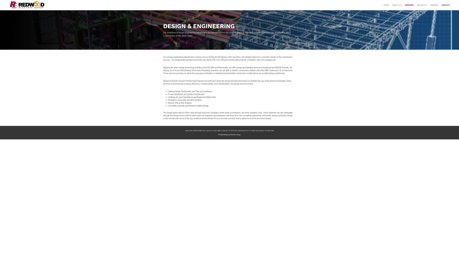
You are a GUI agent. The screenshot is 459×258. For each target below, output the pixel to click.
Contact (445, 5)
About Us (397, 5)
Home (386, 5)
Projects (422, 5)
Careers (434, 5)
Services (409, 5)
